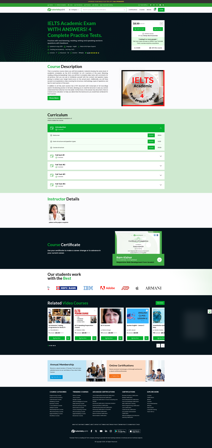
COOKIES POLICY (132, 424)
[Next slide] (163, 345)
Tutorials (149, 401)
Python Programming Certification (130, 405)
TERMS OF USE (105, 424)
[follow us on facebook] (91, 431)
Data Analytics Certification (99, 415)
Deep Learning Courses (78, 403)
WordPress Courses (54, 415)
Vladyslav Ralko (80, 330)
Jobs (71, 5)
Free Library (79, 5)
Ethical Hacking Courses (79, 411)
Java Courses (76, 397)
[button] (48, 345)
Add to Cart (140, 29)
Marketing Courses (54, 401)
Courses (142, 10)
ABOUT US (74, 424)
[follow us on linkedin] (106, 431)
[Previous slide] (158, 345)
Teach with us (143, 5)
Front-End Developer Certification (130, 401)
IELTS (73, 49)
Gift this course (157, 48)
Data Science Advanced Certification (102, 397)
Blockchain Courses (78, 415)
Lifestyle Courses (54, 407)
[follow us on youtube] (101, 431)
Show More (54, 98)
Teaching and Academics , (57, 49)
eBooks (149, 10)
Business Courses (54, 403)
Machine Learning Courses (79, 405)
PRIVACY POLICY (114, 424)
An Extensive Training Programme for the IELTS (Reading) (57, 327)
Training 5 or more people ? (148, 39)
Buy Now (158, 29)
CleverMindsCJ (54, 330)
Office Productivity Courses (56, 411)
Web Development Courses (56, 409)
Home (51, 5)
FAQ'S (138, 424)
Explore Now (116, 376)
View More (160, 303)
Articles (96, 5)
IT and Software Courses (56, 405)
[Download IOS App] (135, 431)
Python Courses (77, 395)
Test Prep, (68, 49)
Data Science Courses (78, 407)
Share (138, 48)
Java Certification (126, 407)
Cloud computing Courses (79, 409)
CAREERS (87, 424)
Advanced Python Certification (100, 405)
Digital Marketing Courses (56, 413)
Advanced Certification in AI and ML (102, 409)
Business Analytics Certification (130, 395)
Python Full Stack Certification (100, 413)
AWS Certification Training (128, 403)
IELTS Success (105, 325)
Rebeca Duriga (106, 330)
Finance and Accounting (56, 397)
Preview (151, 135)
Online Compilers (61, 5)
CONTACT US (97, 424)
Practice (88, 5)
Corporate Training (108, 5)
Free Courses (150, 407)
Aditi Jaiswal (131, 330)
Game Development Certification (130, 399)
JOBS (91, 424)
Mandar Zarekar (159, 330)
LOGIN (161, 10)
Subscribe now (57, 377)
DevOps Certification (127, 397)
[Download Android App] (120, 431)
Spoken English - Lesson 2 (135, 325)
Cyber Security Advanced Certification (102, 407)
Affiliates (149, 405)
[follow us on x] (96, 431)
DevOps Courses (77, 399)
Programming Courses (55, 395)
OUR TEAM (81, 424)
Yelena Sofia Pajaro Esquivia (88, 46)
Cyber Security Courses (55, 399)
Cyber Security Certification (129, 409)
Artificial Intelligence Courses (80, 401)
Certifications (133, 10)
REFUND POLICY (122, 424)
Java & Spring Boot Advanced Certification (103, 395)
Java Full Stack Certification (100, 411)
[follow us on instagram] (111, 431)
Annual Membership (152, 403)
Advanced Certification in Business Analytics (104, 403)
